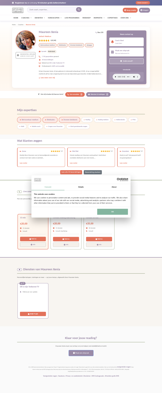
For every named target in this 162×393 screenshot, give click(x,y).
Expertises (112, 18)
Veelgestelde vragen (50, 376)
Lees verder (23, 163)
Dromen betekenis (76, 45)
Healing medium (103, 120)
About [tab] (114, 187)
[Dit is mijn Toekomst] (17, 10)
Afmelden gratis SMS (112, 376)
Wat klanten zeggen (29, 141)
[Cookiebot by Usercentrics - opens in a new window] (118, 179)
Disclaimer (87, 376)
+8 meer (89, 45)
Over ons (125, 18)
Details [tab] (81, 187)
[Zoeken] (79, 9)
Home (15, 18)
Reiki (22, 126)
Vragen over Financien (55, 126)
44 (55, 40)
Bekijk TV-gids (34, 314)
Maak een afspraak (82, 353)
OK (112, 212)
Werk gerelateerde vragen (78, 126)
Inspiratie (98, 18)
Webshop (86, 18)
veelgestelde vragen (124, 367)
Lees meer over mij (48, 78)
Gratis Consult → (142, 3)
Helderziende (120, 120)
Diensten (39, 18)
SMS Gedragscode (98, 376)
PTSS (134, 120)
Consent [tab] (48, 187)
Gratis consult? (128, 61)
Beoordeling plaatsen (92, 172)
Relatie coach (36, 126)
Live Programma (72, 18)
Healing (87, 120)
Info (34, 244)
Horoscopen (53, 18)
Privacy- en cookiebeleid (74, 376)
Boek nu (34, 239)
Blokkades (62, 45)
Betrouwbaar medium (48, 45)
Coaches (25, 18)
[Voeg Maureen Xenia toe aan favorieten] (33, 46)
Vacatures (61, 376)
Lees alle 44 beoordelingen (71, 172)
